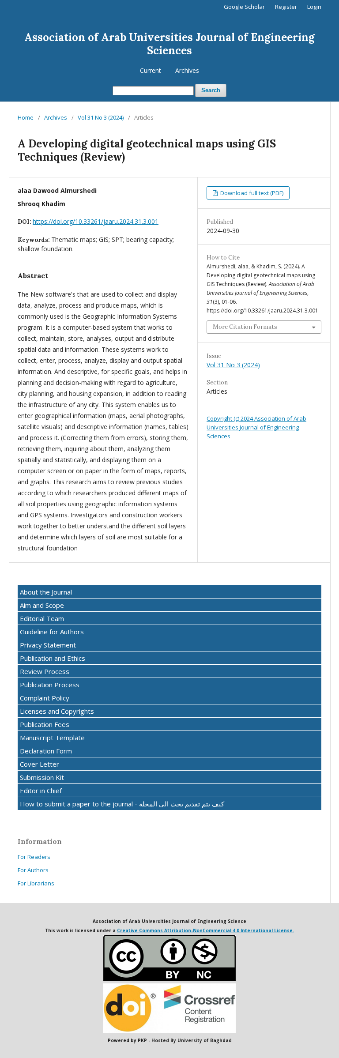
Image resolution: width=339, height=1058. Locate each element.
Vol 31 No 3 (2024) (101, 117)
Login (314, 7)
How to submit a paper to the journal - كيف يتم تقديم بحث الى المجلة (122, 803)
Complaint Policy (44, 697)
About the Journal (46, 591)
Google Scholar (244, 7)
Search (210, 90)
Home (26, 117)
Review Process (44, 671)
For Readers (34, 857)
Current (150, 70)
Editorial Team (42, 618)
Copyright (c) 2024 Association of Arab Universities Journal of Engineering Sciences (256, 427)
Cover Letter (39, 764)
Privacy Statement (48, 644)
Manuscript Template (52, 737)
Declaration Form (46, 750)
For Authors (33, 870)
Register (286, 7)
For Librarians (36, 883)
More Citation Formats (245, 327)
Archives (187, 70)
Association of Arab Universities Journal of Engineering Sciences (169, 43)
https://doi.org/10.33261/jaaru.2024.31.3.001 (95, 221)
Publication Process (49, 684)
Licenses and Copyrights (57, 711)
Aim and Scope (42, 605)
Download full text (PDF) (251, 193)
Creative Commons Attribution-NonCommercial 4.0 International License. (205, 930)
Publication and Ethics (52, 658)
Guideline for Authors (52, 631)
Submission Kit (42, 777)
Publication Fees (44, 724)
